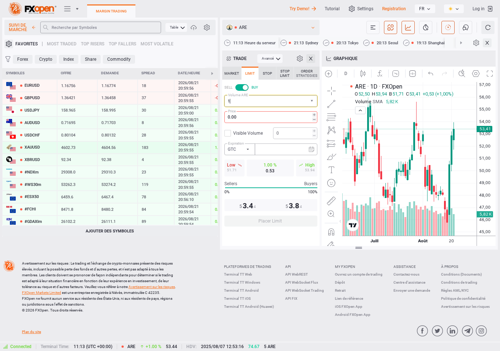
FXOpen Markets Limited (41, 293)
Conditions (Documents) (461, 274)
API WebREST (296, 274)
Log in (479, 8)
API (288, 267)
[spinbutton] (270, 117)
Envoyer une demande (411, 290)
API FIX (291, 298)
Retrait (340, 290)
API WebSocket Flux (301, 282)
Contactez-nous (406, 274)
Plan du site (31, 332)
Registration (394, 8)
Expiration (236, 143)
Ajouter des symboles (110, 231)
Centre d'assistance (409, 282)
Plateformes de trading (247, 267)
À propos (449, 267)
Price (232, 111)
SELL (228, 87)
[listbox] (425, 8)
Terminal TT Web (238, 274)
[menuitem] (176, 27)
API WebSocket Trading (304, 290)
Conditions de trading (459, 282)
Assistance (404, 267)
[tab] (231, 73)
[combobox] (270, 101)
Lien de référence (349, 298)
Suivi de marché (18, 27)
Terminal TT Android (241, 290)
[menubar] (176, 27)
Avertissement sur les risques (465, 307)
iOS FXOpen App (348, 307)
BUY (254, 87)
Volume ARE (238, 95)
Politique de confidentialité (463, 298)
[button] (312, 101)
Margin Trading (111, 11)
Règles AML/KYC (455, 290)
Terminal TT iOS (237, 298)
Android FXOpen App (352, 315)
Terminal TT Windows (242, 282)
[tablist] (271, 149)
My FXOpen (345, 267)
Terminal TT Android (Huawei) (249, 307)
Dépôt (340, 282)
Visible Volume (248, 133)
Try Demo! (299, 8)
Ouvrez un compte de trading (359, 274)
